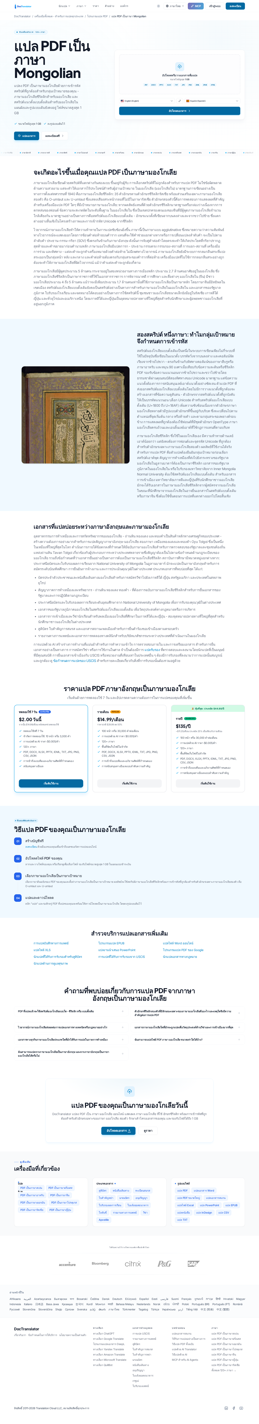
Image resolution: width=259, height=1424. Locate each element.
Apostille (104, 1219)
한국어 (79, 1304)
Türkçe (155, 1309)
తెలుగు (102, 1309)
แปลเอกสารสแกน (216, 1197)
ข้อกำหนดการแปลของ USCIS (74, 661)
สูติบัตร (102, 1190)
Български (60, 1298)
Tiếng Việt (192, 1309)
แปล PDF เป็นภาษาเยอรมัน (226, 1344)
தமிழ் (93, 1309)
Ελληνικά (130, 1298)
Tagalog (143, 1309)
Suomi (175, 1298)
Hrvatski (228, 1298)
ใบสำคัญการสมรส (142, 1349)
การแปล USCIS (141, 1333)
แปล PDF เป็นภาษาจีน (223, 1354)
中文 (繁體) (223, 1309)
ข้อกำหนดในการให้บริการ (42, 1335)
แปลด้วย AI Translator (184, 1349)
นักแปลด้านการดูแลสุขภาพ (51, 963)
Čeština (94, 1298)
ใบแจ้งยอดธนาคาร (137, 1205)
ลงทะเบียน (235, 6)
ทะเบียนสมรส (142, 1190)
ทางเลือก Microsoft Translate (109, 1359)
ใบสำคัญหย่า (106, 1197)
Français (186, 1298)
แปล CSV (223, 1212)
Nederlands (143, 1304)
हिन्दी (218, 1298)
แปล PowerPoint (209, 1205)
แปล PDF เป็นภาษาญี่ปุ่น (224, 1359)
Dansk (106, 1298)
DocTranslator (26, 1329)
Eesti (154, 1298)
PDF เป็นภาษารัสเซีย (31, 1209)
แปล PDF (182, 1190)
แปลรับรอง (152, 650)
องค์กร (124, 5)
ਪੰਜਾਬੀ (175, 1304)
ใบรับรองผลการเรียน (110, 1205)
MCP (198, 6)
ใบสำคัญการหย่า (141, 1354)
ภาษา (80, 6)
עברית (209, 1298)
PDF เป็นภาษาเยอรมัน (32, 1202)
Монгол (100, 1304)
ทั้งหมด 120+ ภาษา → (223, 1370)
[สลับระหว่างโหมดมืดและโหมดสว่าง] (158, 6)
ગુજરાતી (198, 1298)
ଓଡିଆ (166, 1304)
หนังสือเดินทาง (121, 1190)
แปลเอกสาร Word (204, 1190)
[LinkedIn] (226, 1408)
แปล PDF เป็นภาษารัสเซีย (225, 1365)
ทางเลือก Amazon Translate (109, 1354)
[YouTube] (241, 1408)
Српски (69, 1309)
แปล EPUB (231, 1205)
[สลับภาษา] (179, 101)
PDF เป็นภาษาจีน (59, 1195)
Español (144, 1298)
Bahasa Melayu (125, 1304)
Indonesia (15, 1304)
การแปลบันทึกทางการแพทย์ (51, 943)
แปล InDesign (204, 1212)
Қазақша (67, 1304)
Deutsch (117, 1298)
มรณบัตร (124, 1197)
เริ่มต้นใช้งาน (51, 783)
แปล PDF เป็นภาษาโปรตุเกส (227, 1349)
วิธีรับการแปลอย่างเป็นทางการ (188, 1338)
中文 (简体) (207, 1309)
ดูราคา (148, 1130)
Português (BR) (200, 1304)
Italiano (28, 1304)
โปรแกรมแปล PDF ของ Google (183, 950)
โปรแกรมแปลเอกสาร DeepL (109, 1344)
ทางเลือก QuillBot (103, 1365)
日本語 (39, 1304)
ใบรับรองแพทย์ (140, 1386)
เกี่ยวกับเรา (20, 1335)
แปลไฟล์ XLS (42, 950)
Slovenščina (45, 1309)
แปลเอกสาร (28, 135)
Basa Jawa (52, 1304)
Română (238, 1304)
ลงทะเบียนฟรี (52, 135)
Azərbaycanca (42, 1298)
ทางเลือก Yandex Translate (108, 1349)
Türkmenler (128, 1309)
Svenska (82, 1309)
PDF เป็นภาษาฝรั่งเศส (60, 1187)
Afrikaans (15, 1298)
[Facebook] (233, 1408)
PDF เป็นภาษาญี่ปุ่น (60, 1209)
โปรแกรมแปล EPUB (111, 943)
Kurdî (89, 1304)
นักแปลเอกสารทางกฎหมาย (180, 957)
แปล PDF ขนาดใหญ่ (188, 1197)
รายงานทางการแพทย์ (125, 1212)
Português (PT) (221, 1304)
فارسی (164, 1298)
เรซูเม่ (135, 1380)
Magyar (240, 1298)
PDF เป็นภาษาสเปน (31, 1187)
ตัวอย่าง (109, 5)
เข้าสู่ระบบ (214, 6)
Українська (168, 1309)
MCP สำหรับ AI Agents (185, 1359)
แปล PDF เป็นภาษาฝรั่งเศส (226, 1338)
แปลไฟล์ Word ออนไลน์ (178, 943)
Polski (185, 1304)
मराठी (110, 1304)
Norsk (156, 1304)
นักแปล (63, 6)
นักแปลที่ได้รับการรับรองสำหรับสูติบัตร (58, 957)
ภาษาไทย (114, 1309)
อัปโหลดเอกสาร (117, 1130)
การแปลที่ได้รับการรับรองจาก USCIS (121, 957)
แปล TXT (182, 1219)
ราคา (96, 5)
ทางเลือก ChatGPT (103, 1333)
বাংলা (72, 1298)
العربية (27, 1298)
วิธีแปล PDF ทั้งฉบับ (183, 1344)
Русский (15, 1309)
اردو (180, 1309)
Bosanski (82, 1298)
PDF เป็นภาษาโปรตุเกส (64, 1202)
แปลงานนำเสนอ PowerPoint (116, 950)
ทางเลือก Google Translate (108, 1338)
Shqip (58, 1309)
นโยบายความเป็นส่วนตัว (72, 1335)
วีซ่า (145, 1212)
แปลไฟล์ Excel (185, 1205)
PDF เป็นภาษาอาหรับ (32, 1195)
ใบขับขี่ (103, 1212)
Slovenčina (29, 1309)
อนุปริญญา (141, 1197)
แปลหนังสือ (183, 1212)
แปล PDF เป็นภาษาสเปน (225, 1333)
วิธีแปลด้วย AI (179, 1354)
